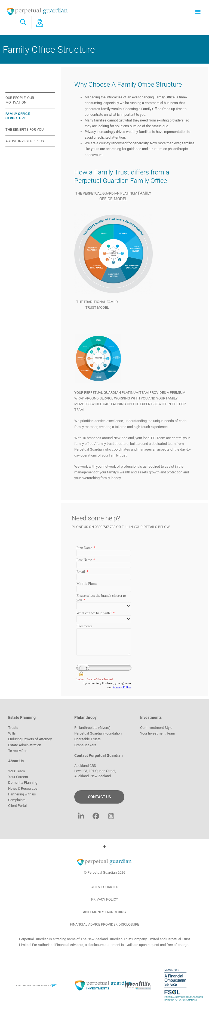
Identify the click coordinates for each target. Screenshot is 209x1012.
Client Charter (104, 887)
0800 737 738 (105, 527)
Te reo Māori (17, 751)
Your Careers (18, 777)
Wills (12, 733)
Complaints (17, 800)
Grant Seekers (85, 745)
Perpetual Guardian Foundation (98, 733)
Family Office (21, 85)
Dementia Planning (22, 782)
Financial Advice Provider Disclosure (104, 924)
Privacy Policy (104, 899)
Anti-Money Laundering (104, 912)
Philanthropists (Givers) (92, 728)
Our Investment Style (156, 728)
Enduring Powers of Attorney (30, 739)
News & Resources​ (23, 788)
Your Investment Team (157, 733)
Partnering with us (22, 794)
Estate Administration (24, 745)
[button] (197, 11)
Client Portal (17, 806)
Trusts (13, 728)
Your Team (16, 771)
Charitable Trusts (87, 739)
